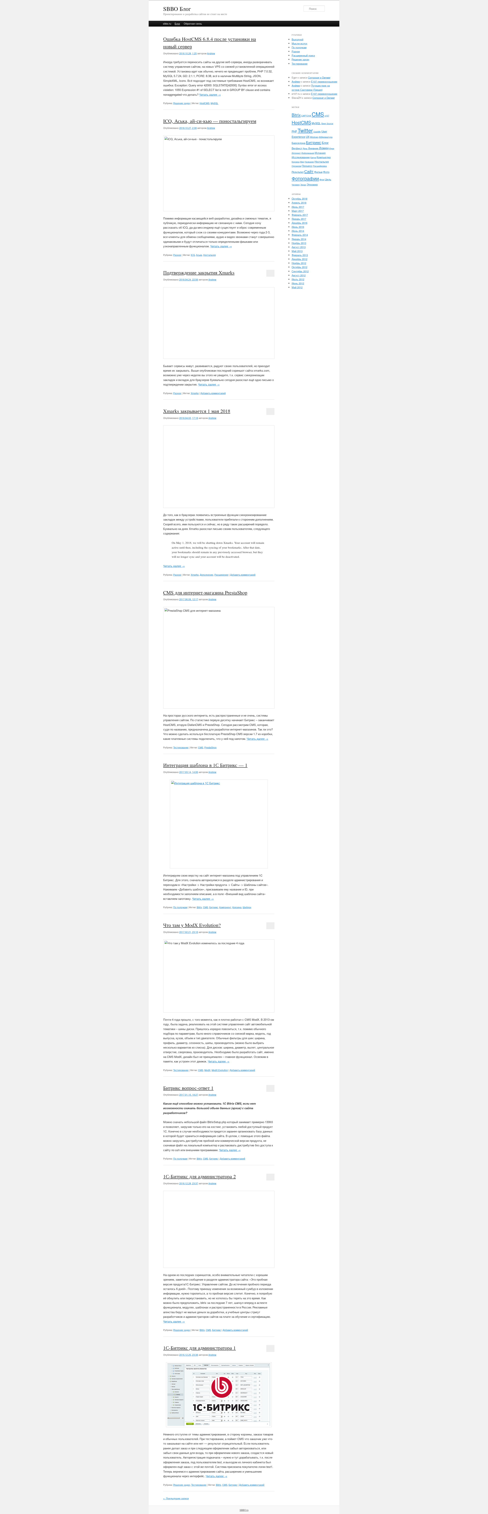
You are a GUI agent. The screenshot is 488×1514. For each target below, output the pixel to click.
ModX (207, 1070)
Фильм (318, 172)
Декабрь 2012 (299, 259)
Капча (313, 157)
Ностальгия (209, 254)
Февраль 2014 (300, 235)
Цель (328, 179)
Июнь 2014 (298, 231)
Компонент (225, 907)
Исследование (301, 157)
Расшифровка (320, 166)
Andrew (211, 53)
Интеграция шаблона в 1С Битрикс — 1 (205, 765)
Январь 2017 (299, 219)
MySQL (214, 103)
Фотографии (305, 178)
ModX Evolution (220, 1070)
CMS (200, 747)
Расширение (221, 574)
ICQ (193, 254)
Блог (177, 23)
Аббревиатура (325, 137)
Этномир (312, 184)
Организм (296, 166)
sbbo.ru (167, 23)
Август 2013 (299, 247)
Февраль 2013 (300, 255)
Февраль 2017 (300, 215)
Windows (314, 137)
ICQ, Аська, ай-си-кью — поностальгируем (209, 121)
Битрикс (213, 907)
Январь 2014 (299, 239)
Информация (307, 153)
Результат (298, 172)
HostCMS (204, 103)
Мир (302, 161)
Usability (317, 131)
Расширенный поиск (303, 55)
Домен (324, 148)
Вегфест (297, 148)
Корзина (237, 907)
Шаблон (247, 907)
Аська (199, 254)
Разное (177, 254)
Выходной (297, 39)
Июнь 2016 (298, 227)
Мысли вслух (299, 43)
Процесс (307, 166)
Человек (296, 184)
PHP (294, 131)
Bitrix (199, 907)
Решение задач (181, 103)
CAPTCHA (306, 115)
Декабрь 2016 (299, 223)
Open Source (327, 123)
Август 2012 (299, 275)
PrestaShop (210, 747)
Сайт (309, 171)
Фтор (321, 179)
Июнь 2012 (298, 283)
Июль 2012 (298, 279)
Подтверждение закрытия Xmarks (198, 272)
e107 (327, 115)
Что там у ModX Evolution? (192, 925)
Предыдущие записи (176, 1498)
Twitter (305, 130)
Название (309, 161)
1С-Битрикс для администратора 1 (199, 1347)
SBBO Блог (177, 8)
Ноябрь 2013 (299, 243)
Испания (320, 153)
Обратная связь (193, 23)
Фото (326, 172)
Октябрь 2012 (299, 267)
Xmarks (195, 393)
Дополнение (206, 574)
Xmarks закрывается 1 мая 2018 (196, 411)
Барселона (298, 143)
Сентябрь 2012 (300, 271)
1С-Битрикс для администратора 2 (199, 1176)
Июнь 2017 (298, 207)
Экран (303, 184)
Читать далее (210, 94)
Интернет (296, 153)
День (305, 148)
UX (307, 137)
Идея (331, 148)
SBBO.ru (244, 1510)
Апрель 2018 (299, 202)
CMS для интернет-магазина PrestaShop (205, 592)
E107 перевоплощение (324, 81)
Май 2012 (297, 287)
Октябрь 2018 (299, 198)
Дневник (313, 148)
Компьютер (324, 157)
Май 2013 (297, 251)
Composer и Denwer (319, 77)
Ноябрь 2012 (299, 263)
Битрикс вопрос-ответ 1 (188, 1088)
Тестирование (181, 747)
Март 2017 (298, 211)
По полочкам (180, 907)
